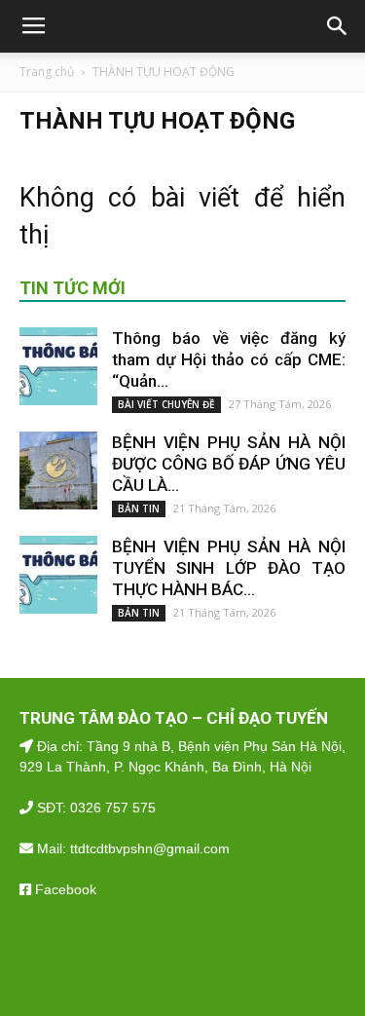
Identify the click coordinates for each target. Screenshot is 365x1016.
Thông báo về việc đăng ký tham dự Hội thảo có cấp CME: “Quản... (229, 359)
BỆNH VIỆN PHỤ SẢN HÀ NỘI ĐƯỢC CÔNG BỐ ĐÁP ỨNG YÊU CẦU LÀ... (229, 464)
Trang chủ (46, 71)
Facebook (63, 889)
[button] (337, 26)
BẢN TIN (139, 508)
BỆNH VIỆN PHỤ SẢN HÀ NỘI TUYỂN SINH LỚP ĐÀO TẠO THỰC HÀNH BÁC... (229, 568)
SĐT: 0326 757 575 (94, 807)
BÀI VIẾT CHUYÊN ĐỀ (166, 404)
